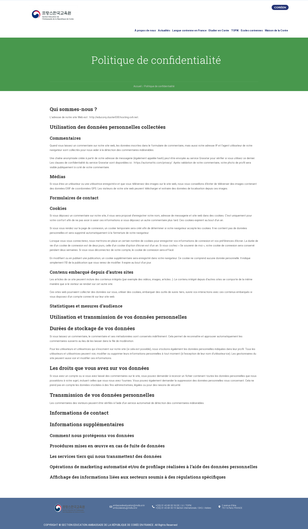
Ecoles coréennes (252, 30)
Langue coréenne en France (189, 30)
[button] (280, 7)
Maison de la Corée (276, 30)
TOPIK (235, 30)
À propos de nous (145, 30)
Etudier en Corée (219, 30)
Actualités (164, 30)
